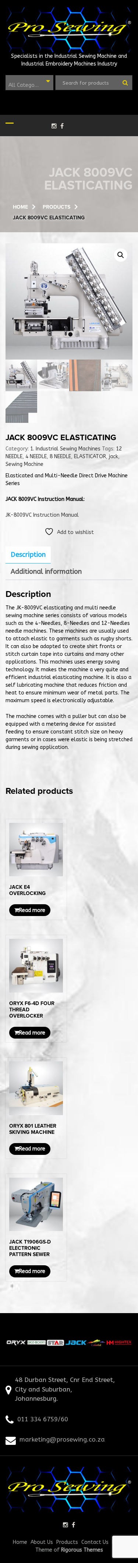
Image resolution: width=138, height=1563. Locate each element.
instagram (54, 125)
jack (113, 456)
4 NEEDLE (36, 456)
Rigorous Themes (82, 1550)
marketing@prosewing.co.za (62, 1439)
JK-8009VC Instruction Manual (42, 515)
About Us (42, 1542)
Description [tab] (28, 555)
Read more (32, 910)
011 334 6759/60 (42, 1419)
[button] (120, 255)
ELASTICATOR (90, 456)
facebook (62, 125)
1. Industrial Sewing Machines (65, 449)
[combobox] (29, 82)
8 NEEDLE (60, 456)
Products (67, 1542)
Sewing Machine (24, 464)
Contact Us (95, 1542)
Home (20, 1542)
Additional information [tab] (46, 571)
